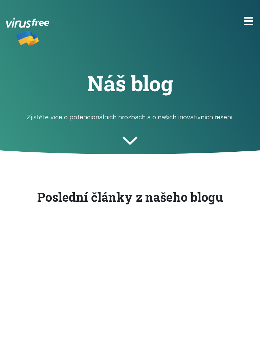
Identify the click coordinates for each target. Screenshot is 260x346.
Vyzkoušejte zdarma (114, 22)
